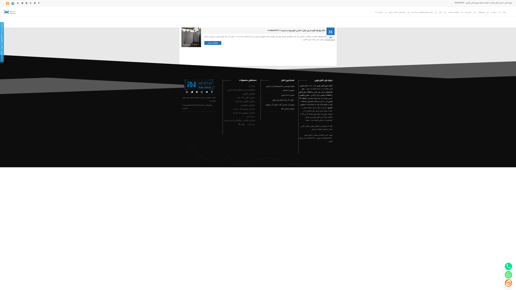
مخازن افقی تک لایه (246, 97)
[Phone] (508, 266)
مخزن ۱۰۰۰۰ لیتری (287, 95)
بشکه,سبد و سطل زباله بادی (241, 90)
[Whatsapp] (508, 274)
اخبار (440, 12)
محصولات (481, 12)
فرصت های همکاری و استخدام (422, 12)
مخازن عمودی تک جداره (244, 109)
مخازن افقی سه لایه (245, 101)
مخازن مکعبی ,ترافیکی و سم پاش (239, 120)
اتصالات (252, 86)
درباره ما (494, 12)
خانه (504, 12)
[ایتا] (508, 283)
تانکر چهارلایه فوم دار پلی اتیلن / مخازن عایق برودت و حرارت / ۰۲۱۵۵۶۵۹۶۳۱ (296, 30)
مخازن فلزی (250, 116)
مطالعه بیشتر (213, 43)
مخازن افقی (249, 93)
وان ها (241, 124)
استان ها (468, 12)
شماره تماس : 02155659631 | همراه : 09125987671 (1, 42)
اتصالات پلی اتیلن (305, 92)
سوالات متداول (454, 12)
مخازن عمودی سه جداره (244, 112)
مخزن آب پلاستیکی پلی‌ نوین (283, 100)
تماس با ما (379, 12)
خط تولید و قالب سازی (397, 12)
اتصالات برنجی (326, 95)
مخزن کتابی (251, 124)
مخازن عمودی (248, 105)
